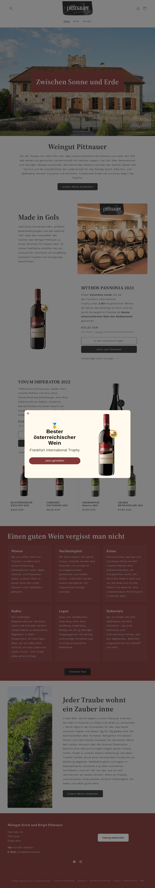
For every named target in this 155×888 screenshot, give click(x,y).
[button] (28, 413)
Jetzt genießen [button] (54, 460)
